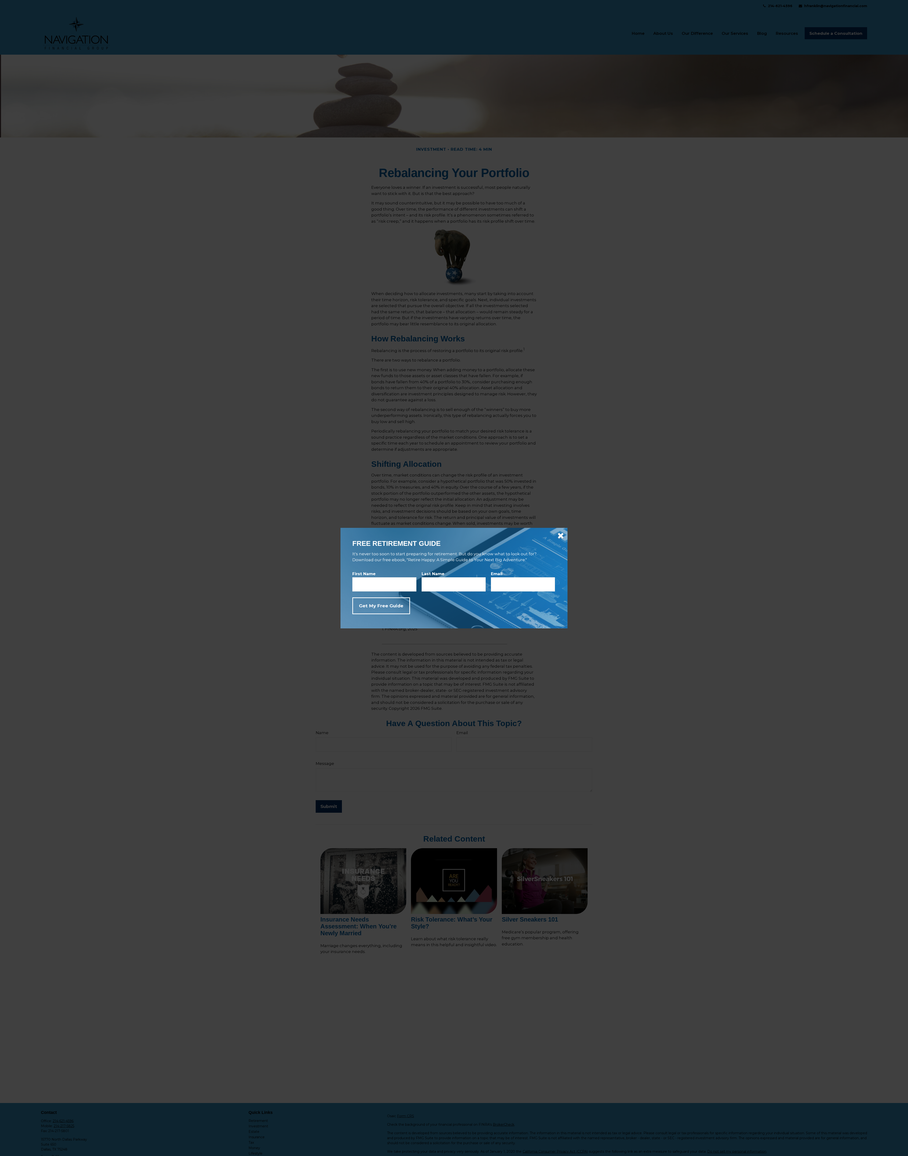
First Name (363, 573)
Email (496, 573)
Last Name (433, 573)
